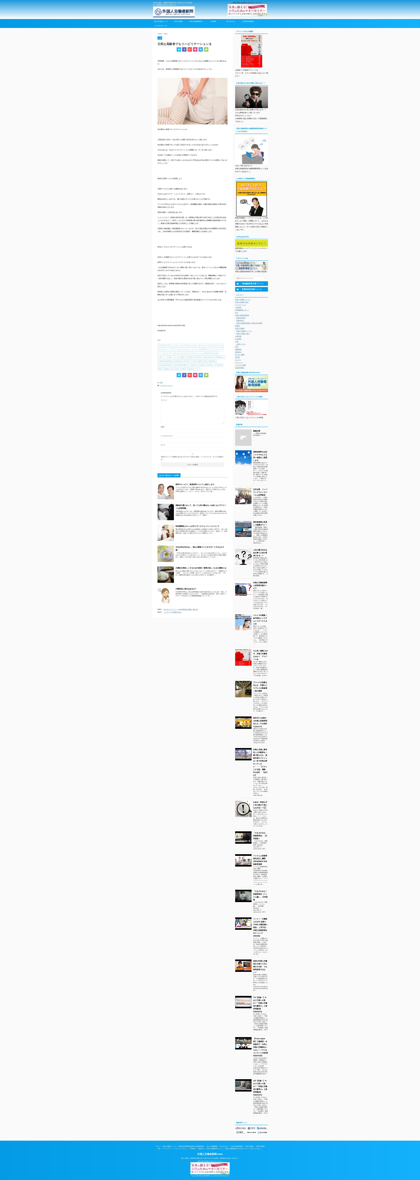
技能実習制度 (240, 318)
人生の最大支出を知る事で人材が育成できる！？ (260, 553)
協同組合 (178, 361)
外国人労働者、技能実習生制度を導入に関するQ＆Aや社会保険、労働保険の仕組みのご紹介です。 (210, 1158)
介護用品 (190, 357)
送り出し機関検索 (212, 1146)
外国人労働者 (178, 21)
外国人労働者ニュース (161, 21)
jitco (236, 313)
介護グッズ (162, 357)
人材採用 (238, 307)
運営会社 (201, 1148)
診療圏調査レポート (242, 310)
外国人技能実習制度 (195, 21)
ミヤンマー (168, 353)
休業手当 (198, 357)
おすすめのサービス (160, 26)
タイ (159, 349)
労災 (236, 347)
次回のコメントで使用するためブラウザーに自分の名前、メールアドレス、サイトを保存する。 (192, 458)
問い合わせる (231, 21)
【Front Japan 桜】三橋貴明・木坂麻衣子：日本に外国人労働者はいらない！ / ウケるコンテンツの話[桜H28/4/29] (260, 1047)
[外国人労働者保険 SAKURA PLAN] (251, 384)
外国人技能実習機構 (180, 365)
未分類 (237, 357)
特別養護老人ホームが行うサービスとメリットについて (197, 526)
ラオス (185, 353)
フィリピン (211, 349)
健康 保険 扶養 (208, 357)
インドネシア (181, 345)
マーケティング (240, 305)
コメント (164, 400)
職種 (159, 369)
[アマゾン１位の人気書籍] (251, 51)
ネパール (176, 349)
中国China (208, 353)
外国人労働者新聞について (214, 1148)
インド (172, 345)
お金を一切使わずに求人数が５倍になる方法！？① (260, 805)
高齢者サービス (193, 369)
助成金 (237, 326)
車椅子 (184, 369)
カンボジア (204, 345)
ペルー (160, 353)
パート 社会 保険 (199, 349)
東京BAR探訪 (239, 368)
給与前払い (210, 365)
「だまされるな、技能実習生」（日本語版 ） (260, 836)
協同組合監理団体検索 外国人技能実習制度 (191, 1146)
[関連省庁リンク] (251, 1130)
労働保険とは (220, 357)
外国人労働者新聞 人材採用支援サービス (261, 585)
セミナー (238, 360)
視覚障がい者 (168, 369)
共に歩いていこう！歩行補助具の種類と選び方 (181, 609)
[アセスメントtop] (251, 269)
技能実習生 (240, 320)
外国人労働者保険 (209, 361)
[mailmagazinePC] (251, 246)
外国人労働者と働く (242, 302)
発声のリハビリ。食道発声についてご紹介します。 (196, 484)
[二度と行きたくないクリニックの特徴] (251, 415)
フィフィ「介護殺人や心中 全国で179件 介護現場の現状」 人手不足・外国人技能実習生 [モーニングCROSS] (260, 927)
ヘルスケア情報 (240, 365)
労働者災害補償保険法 (165, 361)
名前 (163, 427)
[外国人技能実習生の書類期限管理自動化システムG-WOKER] (251, 163)
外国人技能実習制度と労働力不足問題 (249, 323)
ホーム (158, 1146)
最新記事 (256, 431)
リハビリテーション (196, 353)
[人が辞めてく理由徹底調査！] (251, 215)
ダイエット (167, 349)
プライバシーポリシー (180, 1148)
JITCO (160, 345)
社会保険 (213, 21)
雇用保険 (238, 349)
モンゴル (178, 353)
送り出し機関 (239, 355)
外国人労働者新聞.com (210, 1154)
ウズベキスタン (193, 345)
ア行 (166, 345)
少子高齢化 (192, 365)
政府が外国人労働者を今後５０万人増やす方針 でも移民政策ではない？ (260, 966)
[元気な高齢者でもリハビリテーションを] (201, 49)
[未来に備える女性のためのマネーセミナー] (247, 15)
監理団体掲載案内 (248, 21)
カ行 (211, 345)
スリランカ (219, 345)
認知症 (177, 369)
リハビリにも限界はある (173, 612)
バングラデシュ (187, 349)
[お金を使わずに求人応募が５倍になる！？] (251, 107)
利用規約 (192, 1148)
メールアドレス (167, 436)
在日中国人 (187, 361)
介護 (215, 353)
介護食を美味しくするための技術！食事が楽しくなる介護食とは (201, 568)
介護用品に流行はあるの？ (186, 589)
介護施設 (182, 357)
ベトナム (220, 349)
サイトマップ (167, 1148)
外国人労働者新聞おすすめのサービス (236, 1148)
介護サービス (172, 357)
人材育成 (238, 336)
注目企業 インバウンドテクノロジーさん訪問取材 (260, 492)
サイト (163, 445)
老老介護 (219, 365)
